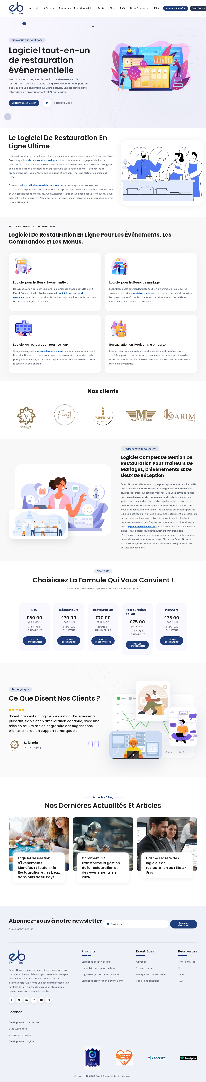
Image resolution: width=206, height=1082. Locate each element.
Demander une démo (175, 8)
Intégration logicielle (20, 1035)
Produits (64, 8)
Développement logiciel (21, 1041)
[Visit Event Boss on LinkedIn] (27, 1000)
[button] (47, 103)
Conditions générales (147, 980)
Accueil (33, 8)
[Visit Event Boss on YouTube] (41, 1000)
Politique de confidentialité (151, 974)
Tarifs (101, 8)
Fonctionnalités (83, 8)
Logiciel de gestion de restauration (101, 974)
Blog (112, 8)
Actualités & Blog (103, 797)
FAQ (122, 8)
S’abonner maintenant (184, 924)
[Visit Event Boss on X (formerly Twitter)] (19, 1000)
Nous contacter (139, 8)
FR (155, 8)
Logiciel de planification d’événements (103, 980)
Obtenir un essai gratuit (24, 102)
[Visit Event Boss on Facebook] (12, 1000)
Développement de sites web (25, 1022)
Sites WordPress (18, 1028)
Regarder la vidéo (62, 102)
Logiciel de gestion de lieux (96, 961)
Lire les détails (26, 888)
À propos (48, 8)
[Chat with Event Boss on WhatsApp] (49, 1000)
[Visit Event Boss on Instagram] (34, 1000)
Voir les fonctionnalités (34, 640)
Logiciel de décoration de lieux (98, 968)
